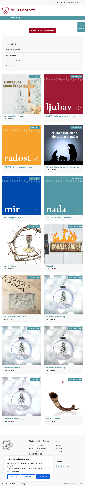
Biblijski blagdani (13, 49)
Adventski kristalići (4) (55, 316)
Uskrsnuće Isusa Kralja (13, 116)
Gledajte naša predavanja (42, 30)
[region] (28, 469)
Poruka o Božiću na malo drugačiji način (62, 167)
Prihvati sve (43, 477)
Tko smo (59, 446)
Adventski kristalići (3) (13, 367)
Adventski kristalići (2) (55, 367)
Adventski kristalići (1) (13, 418)
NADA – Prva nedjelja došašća (58, 217)
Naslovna (5, 18)
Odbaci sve (28, 477)
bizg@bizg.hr (38, 451)
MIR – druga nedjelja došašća (16, 217)
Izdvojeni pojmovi (13, 60)
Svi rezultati (11, 44)
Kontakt (59, 451)
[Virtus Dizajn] (73, 483)
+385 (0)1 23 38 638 (39, 448)
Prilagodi (14, 477)
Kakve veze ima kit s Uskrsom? (17, 316)
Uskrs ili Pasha (10, 266)
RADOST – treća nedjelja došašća (18, 167)
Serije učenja (11, 65)
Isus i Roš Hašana (53, 418)
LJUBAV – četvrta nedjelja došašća (60, 116)
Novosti (59, 448)
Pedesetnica (51, 266)
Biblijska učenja (12, 55)
